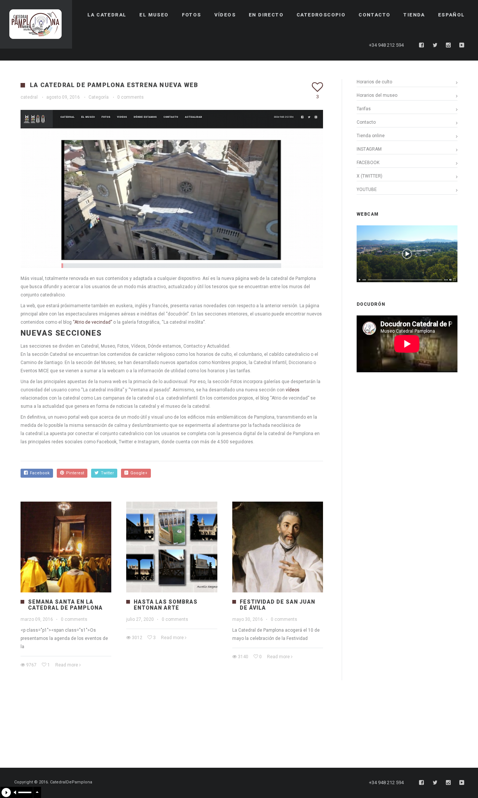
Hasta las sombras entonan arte (166, 605)
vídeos (292, 389)
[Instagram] (448, 45)
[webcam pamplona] (407, 280)
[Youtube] (462, 45)
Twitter (106, 473)
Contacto (366, 122)
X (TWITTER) (369, 176)
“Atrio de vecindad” (92, 322)
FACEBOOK (368, 162)
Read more (66, 665)
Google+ (138, 473)
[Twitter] (435, 45)
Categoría (99, 97)
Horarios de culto (374, 81)
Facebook (39, 473)
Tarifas (364, 108)
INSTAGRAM (369, 149)
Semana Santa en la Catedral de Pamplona (65, 605)
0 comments (130, 97)
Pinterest (74, 473)
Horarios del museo (377, 95)
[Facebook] (421, 45)
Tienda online (371, 135)
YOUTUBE (367, 189)
